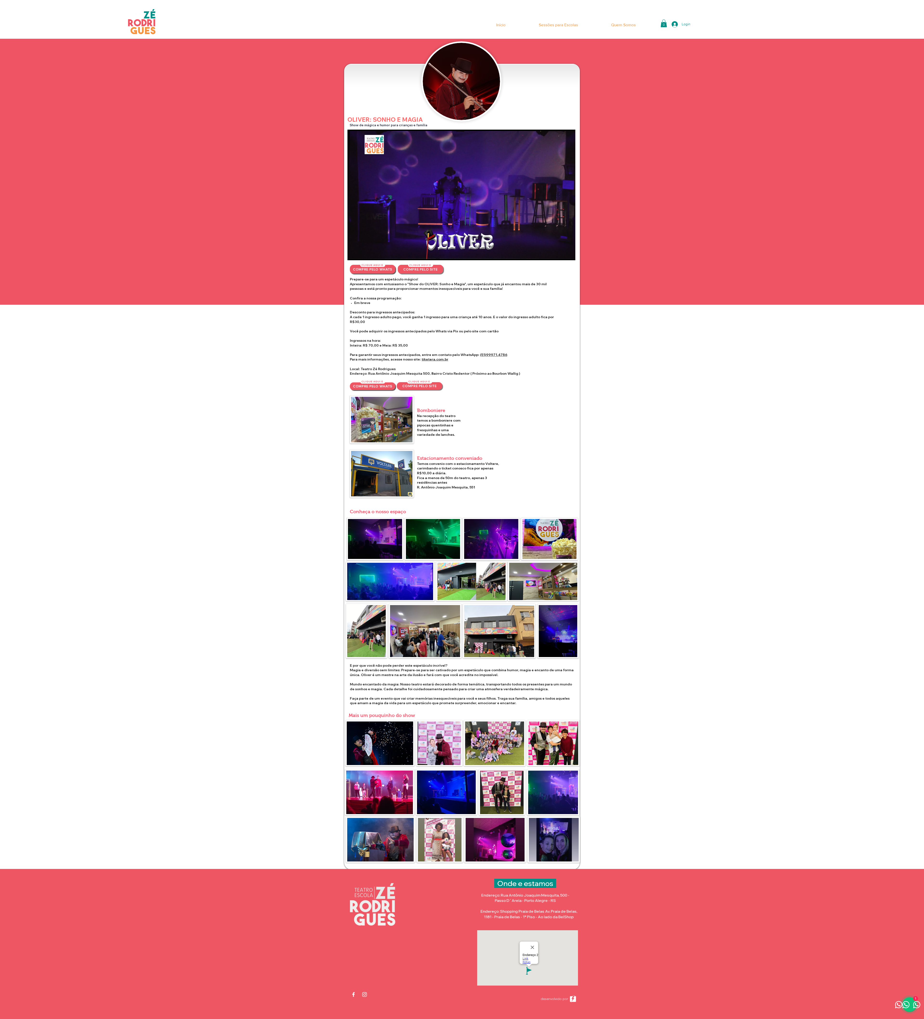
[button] (664, 23)
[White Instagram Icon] (364, 994)
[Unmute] (362, 254)
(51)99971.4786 (493, 355)
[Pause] (354, 254)
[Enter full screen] (569, 254)
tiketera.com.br (435, 359)
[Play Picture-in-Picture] (561, 254)
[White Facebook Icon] (353, 994)
